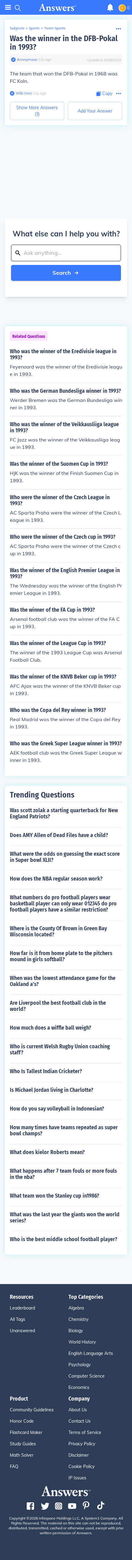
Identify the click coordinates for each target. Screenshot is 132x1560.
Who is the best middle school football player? (63, 1239)
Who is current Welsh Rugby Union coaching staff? (60, 1049)
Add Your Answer (95, 111)
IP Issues (77, 1478)
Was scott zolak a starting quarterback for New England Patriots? (64, 813)
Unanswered (22, 1330)
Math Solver (21, 1455)
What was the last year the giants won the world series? (64, 1217)
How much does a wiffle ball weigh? (50, 1027)
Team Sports (54, 28)
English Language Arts (90, 1353)
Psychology (79, 1364)
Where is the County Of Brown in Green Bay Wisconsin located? (58, 931)
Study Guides (23, 1444)
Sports (34, 28)
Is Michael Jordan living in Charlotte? (51, 1090)
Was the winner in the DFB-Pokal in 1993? (64, 43)
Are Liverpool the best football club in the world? (58, 1006)
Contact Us (79, 1421)
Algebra (76, 1308)
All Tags (17, 1319)
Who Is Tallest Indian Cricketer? (46, 1071)
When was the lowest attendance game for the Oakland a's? (62, 981)
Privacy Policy (81, 1444)
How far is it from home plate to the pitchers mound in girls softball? (61, 956)
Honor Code (22, 1421)
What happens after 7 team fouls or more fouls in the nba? (63, 1174)
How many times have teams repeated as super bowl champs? (64, 1130)
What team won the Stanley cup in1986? (54, 1195)
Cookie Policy (81, 1466)
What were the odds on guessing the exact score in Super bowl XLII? (65, 857)
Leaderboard (22, 1308)
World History (82, 1342)
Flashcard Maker (26, 1432)
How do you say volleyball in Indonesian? (57, 1108)
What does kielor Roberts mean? (47, 1152)
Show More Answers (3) (37, 111)
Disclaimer (78, 1455)
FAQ (14, 1466)
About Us (77, 1410)
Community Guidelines (32, 1410)
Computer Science (86, 1376)
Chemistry (78, 1319)
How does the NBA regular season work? (56, 878)
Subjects (17, 28)
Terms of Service (84, 1432)
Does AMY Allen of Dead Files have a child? (59, 835)
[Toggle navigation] (8, 7)
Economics (78, 1387)
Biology (75, 1330)
